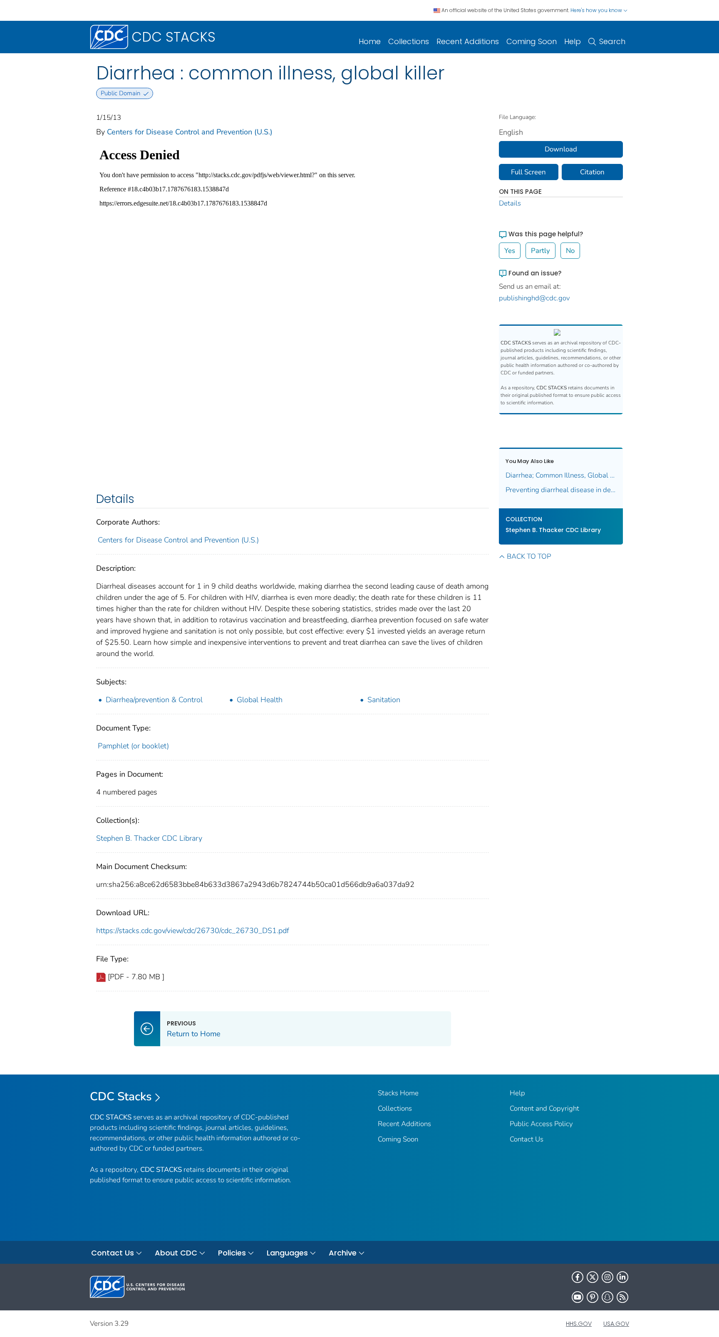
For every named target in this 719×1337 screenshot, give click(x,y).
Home (370, 41)
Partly (540, 250)
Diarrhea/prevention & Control (154, 700)
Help (572, 41)
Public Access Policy (541, 1124)
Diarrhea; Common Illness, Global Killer (561, 475)
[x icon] (592, 1277)
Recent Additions (467, 41)
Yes (509, 250)
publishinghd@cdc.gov (534, 298)
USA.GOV (616, 1324)
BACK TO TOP (529, 556)
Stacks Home (398, 1093)
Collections (408, 41)
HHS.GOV (579, 1324)
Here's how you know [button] (596, 10)
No (570, 250)
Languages (287, 1253)
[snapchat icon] (607, 1297)
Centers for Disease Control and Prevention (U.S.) (190, 132)
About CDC (176, 1253)
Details (510, 203)
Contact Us (526, 1139)
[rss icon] (622, 1297)
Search (612, 41)
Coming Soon (531, 41)
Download (561, 149)
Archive (343, 1253)
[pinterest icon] (592, 1297)
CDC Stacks (121, 1096)
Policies (232, 1253)
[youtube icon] (577, 1297)
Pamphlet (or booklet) (133, 746)
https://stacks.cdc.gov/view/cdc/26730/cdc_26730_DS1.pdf (192, 931)
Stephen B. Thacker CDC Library (149, 838)
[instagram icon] (607, 1277)
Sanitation (383, 700)
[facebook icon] (577, 1277)
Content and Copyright (544, 1108)
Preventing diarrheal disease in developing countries (561, 490)
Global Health (260, 700)
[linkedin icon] (622, 1277)
